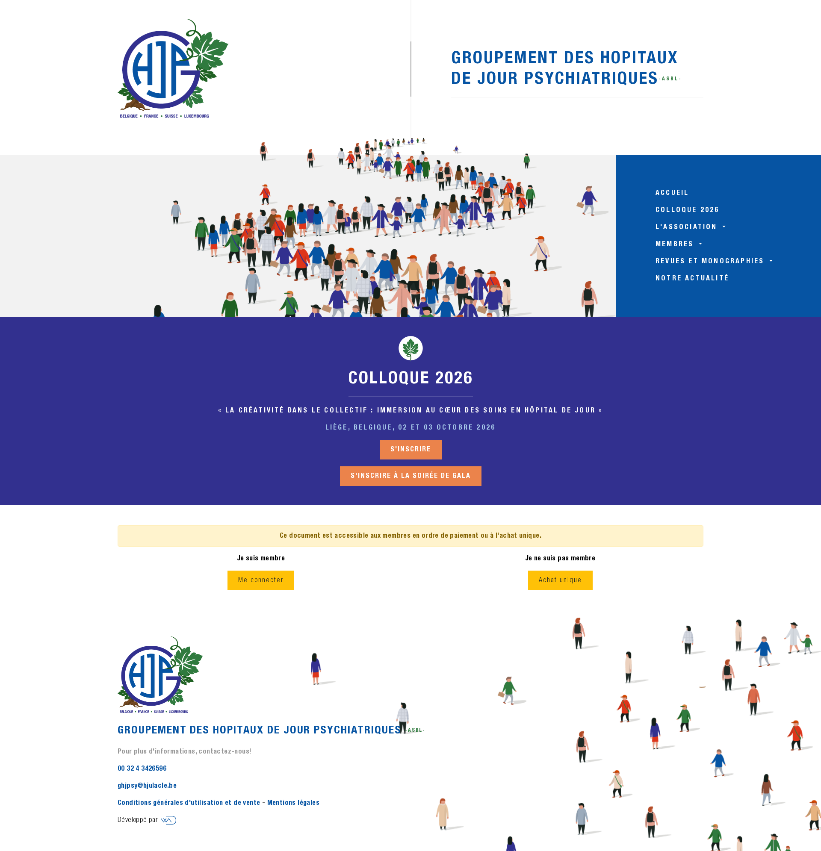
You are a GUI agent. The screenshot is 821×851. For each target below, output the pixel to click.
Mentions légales (293, 803)
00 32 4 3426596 (142, 769)
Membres (676, 244)
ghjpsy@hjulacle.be (147, 786)
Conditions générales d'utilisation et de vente (189, 803)
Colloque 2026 (688, 210)
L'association (688, 227)
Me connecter (261, 580)
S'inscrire (410, 450)
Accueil (672, 193)
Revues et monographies (712, 262)
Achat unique (560, 580)
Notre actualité (692, 279)
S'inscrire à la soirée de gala (411, 476)
